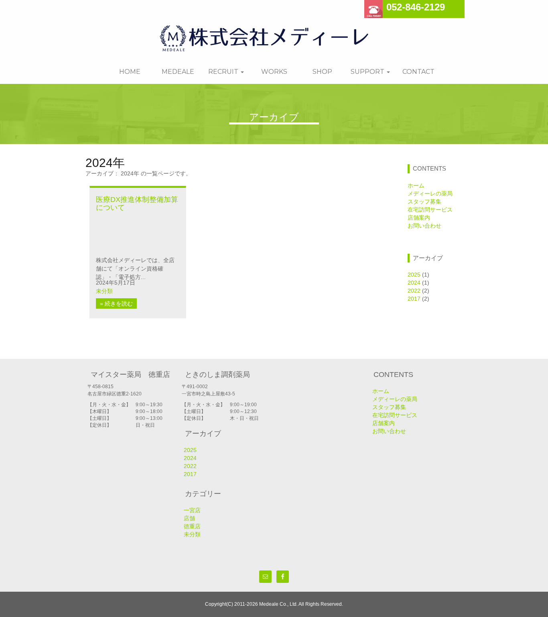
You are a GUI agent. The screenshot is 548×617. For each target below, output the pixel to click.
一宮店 (192, 510)
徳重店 (192, 526)
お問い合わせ (424, 225)
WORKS (274, 71)
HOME (129, 71)
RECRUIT (224, 71)
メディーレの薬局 (430, 193)
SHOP (322, 71)
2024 (414, 282)
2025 (414, 274)
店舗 (189, 518)
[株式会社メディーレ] (271, 36)
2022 (414, 290)
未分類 (104, 291)
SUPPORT (368, 71)
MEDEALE (178, 71)
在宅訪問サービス (430, 209)
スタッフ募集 (424, 201)
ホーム (416, 185)
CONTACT (418, 71)
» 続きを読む (116, 303)
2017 (414, 298)
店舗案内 (419, 217)
